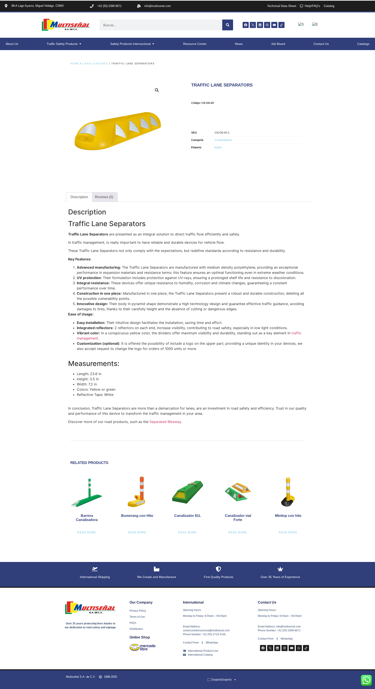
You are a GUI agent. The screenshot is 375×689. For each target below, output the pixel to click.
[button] (157, 90)
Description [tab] (79, 197)
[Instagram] (267, 25)
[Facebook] (246, 25)
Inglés (218, 147)
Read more (86, 532)
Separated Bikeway (165, 422)
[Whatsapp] (299, 648)
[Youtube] (274, 25)
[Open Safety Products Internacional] (153, 44)
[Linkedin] (260, 25)
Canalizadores (95, 63)
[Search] (227, 25)
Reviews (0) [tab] (104, 197)
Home (74, 63)
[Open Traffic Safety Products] (80, 44)
